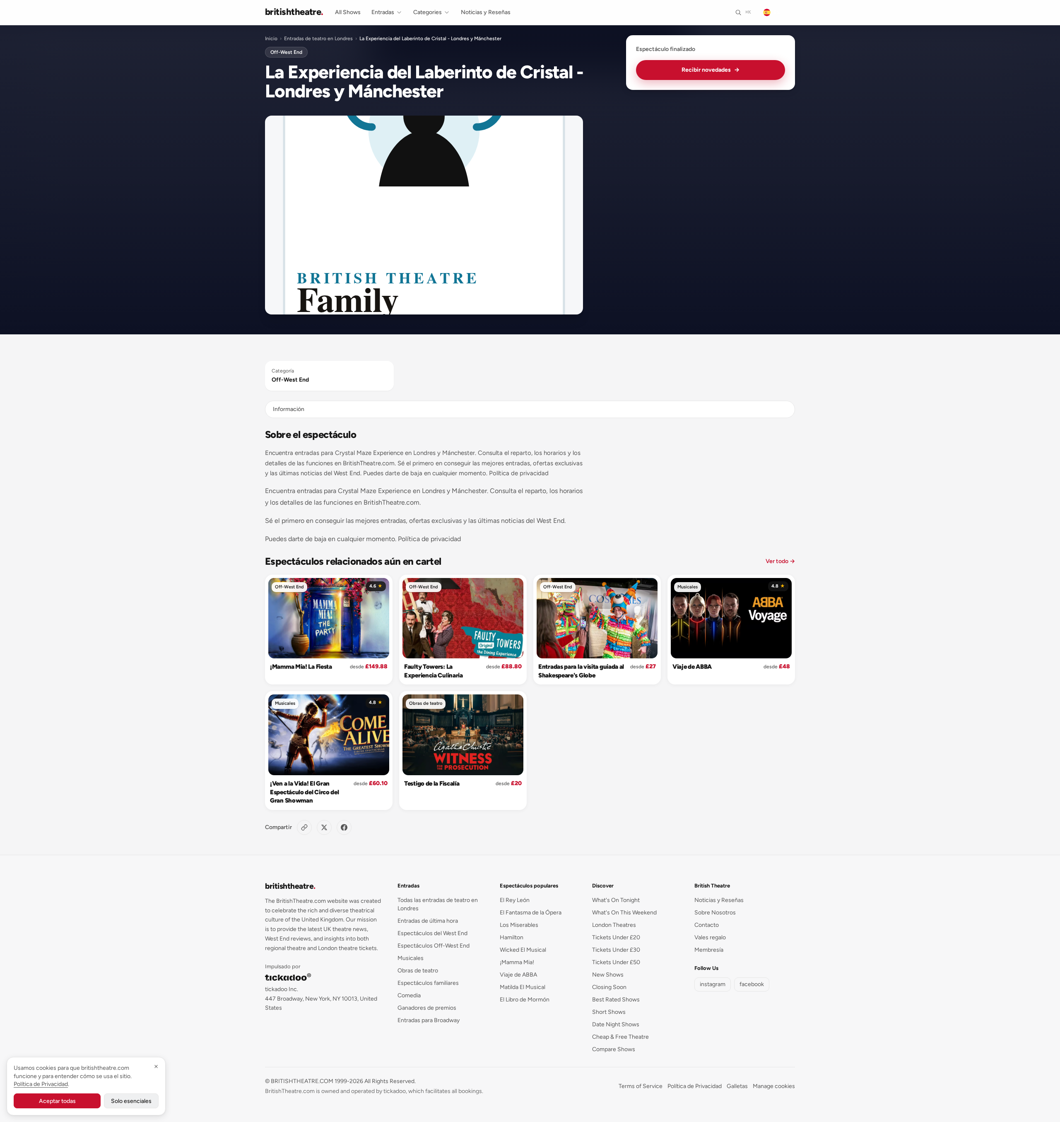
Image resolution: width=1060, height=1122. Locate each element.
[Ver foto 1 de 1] (424, 215)
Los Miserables (519, 925)
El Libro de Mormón (524, 999)
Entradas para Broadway (429, 1020)
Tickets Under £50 (616, 962)
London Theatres (614, 925)
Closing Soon (609, 987)
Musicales (687, 587)
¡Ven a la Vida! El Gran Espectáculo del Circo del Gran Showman (304, 792)
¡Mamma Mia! (517, 962)
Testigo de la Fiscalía (431, 783)
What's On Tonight (616, 900)
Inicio (271, 38)
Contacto (706, 925)
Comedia (409, 995)
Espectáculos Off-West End (434, 945)
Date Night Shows (615, 1024)
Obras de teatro (425, 703)
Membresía (708, 949)
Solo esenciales (131, 1101)
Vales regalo (710, 937)
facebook (752, 984)
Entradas (382, 12)
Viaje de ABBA (692, 666)
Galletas (737, 1086)
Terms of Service (640, 1086)
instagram (712, 984)
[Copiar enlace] (304, 827)
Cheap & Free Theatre (620, 1036)
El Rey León (515, 900)
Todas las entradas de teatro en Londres (438, 904)
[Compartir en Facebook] (344, 827)
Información (288, 409)
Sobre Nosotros (715, 912)
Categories (427, 12)
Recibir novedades (711, 69)
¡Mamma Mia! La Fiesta (301, 666)
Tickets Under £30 (616, 949)
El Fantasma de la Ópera (530, 912)
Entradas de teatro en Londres (318, 38)
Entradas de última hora (428, 920)
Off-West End (286, 52)
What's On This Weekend (624, 912)
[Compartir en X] (324, 827)
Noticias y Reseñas (486, 12)
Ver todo (780, 561)
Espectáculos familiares (428, 983)
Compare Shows (613, 1049)
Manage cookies (774, 1086)
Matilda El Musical (522, 987)
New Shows (608, 974)
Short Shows (609, 1012)
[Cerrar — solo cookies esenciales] (156, 1066)
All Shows (348, 12)
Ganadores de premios (427, 1007)
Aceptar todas (57, 1101)
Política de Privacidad (694, 1086)
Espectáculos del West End (432, 933)
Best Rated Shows (616, 999)
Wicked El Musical (523, 949)
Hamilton (511, 937)
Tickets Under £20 (616, 937)
